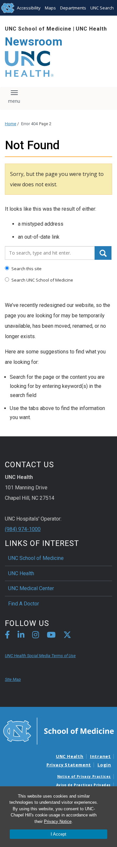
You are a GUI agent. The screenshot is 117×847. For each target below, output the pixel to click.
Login (104, 765)
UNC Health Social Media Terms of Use (40, 655)
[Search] (103, 253)
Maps (50, 8)
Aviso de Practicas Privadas (83, 785)
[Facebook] (7, 636)
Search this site (26, 268)
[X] (67, 636)
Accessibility (29, 8)
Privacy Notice (58, 821)
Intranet (100, 756)
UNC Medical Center (31, 588)
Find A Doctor (23, 604)
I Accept (58, 834)
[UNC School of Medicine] (58, 731)
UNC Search (102, 8)
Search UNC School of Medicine (41, 280)
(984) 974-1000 (23, 529)
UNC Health (91, 29)
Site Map (13, 679)
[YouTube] (51, 636)
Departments (73, 8)
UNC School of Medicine (38, 29)
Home (10, 123)
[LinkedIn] (21, 636)
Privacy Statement (68, 765)
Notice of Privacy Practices (84, 776)
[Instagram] (35, 636)
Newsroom (34, 41)
